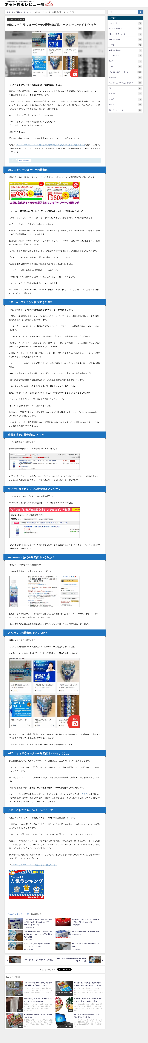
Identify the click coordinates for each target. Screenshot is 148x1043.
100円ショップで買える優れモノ (125, 83)
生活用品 (125, 94)
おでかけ (125, 66)
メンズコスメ (125, 56)
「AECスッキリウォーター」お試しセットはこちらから (34, 865)
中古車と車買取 (125, 39)
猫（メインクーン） (125, 110)
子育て (125, 45)
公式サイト (84, 794)
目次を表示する (24, 160)
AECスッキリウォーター (16, 20)
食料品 (125, 104)
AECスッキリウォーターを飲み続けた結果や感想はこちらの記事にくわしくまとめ (51, 145)
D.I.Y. (125, 61)
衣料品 (125, 99)
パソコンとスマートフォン (125, 72)
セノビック (125, 23)
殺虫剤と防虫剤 (125, 50)
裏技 (125, 88)
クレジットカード (125, 28)
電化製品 (125, 77)
